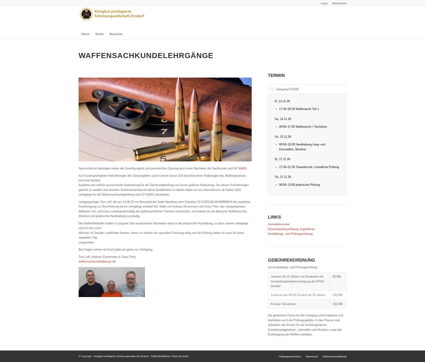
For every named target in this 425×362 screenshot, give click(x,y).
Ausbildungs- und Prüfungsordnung (290, 233)
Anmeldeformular (279, 224)
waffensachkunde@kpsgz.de (97, 261)
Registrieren (339, 3)
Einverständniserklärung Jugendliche (291, 229)
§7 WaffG (240, 168)
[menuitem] (324, 3)
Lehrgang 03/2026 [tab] (287, 89)
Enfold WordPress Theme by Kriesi (170, 356)
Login (324, 3)
